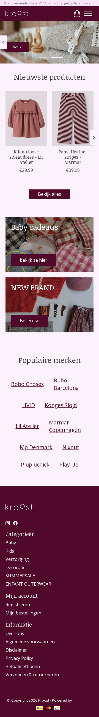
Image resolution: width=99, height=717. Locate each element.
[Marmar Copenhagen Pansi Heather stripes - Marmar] (73, 118)
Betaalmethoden (23, 666)
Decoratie (16, 567)
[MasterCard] (48, 709)
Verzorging (17, 559)
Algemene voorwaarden (30, 642)
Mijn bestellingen (23, 613)
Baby (11, 543)
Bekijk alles (49, 194)
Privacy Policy (19, 658)
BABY (17, 46)
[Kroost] (17, 13)
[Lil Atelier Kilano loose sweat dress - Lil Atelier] (26, 118)
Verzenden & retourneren (32, 675)
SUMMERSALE (20, 576)
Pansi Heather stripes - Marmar (73, 157)
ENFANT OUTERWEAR (28, 584)
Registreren (18, 605)
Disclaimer (16, 650)
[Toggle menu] (88, 13)
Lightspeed (82, 700)
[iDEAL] (39, 709)
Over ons (15, 633)
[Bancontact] (57, 709)
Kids (10, 551)
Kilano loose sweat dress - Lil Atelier (26, 157)
